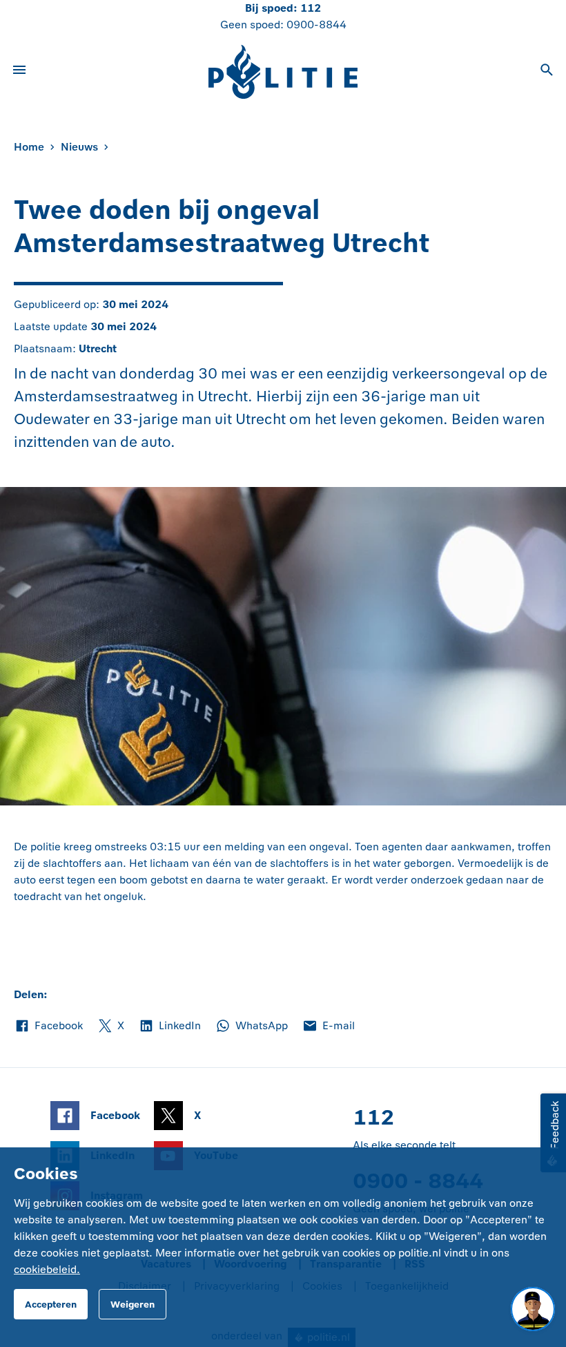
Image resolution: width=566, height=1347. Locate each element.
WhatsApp (251, 1026)
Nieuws (79, 146)
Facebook (48, 1026)
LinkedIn (169, 1026)
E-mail (328, 1026)
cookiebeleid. (47, 1269)
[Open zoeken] (546, 72)
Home (29, 146)
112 (310, 8)
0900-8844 (316, 24)
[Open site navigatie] (19, 72)
